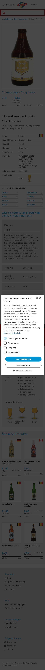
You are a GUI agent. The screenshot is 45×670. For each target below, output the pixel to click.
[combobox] (37, 298)
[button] (22, 370)
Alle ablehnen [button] (23, 365)
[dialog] (22, 335)
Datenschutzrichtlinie (12, 333)
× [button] (40, 298)
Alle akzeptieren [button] (23, 359)
